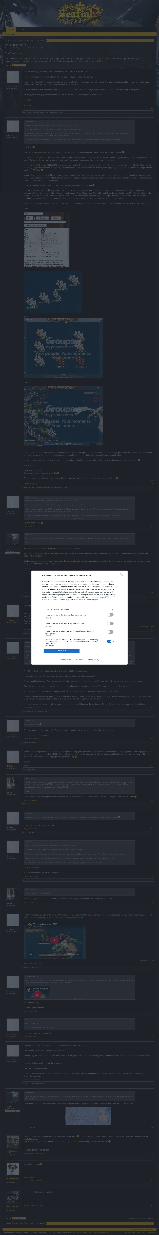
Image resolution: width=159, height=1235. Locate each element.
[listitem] (79, 609)
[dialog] (79, 617)
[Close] (122, 575)
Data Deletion (65, 660)
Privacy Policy (93, 660)
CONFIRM (61, 651)
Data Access (79, 660)
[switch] (110, 615)
